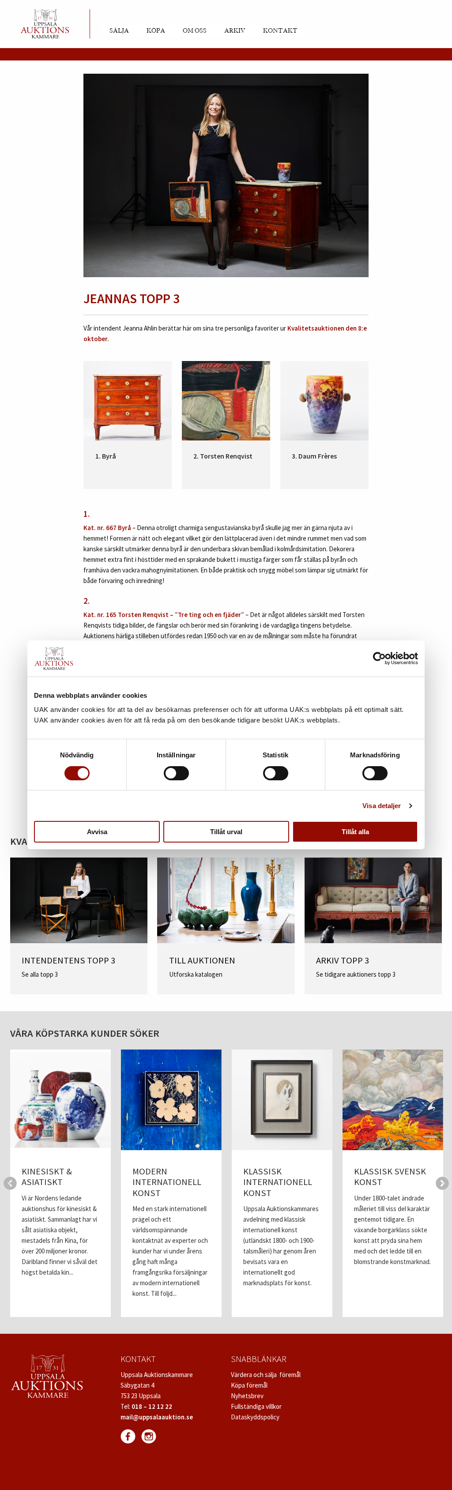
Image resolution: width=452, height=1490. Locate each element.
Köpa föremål (249, 1385)
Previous (10, 1183)
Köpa (156, 30)
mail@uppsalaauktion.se (157, 1417)
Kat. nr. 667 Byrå (107, 527)
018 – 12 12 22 (152, 1406)
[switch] (176, 773)
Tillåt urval (226, 831)
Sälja (119, 30)
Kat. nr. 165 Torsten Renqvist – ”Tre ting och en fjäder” (163, 614)
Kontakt (280, 30)
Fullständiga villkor (256, 1406)
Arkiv (234, 30)
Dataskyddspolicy (255, 1417)
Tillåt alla (355, 831)
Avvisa (97, 831)
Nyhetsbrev (247, 1396)
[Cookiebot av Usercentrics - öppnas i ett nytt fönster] (379, 658)
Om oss (195, 30)
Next (442, 1183)
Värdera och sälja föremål (266, 1374)
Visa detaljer (381, 805)
